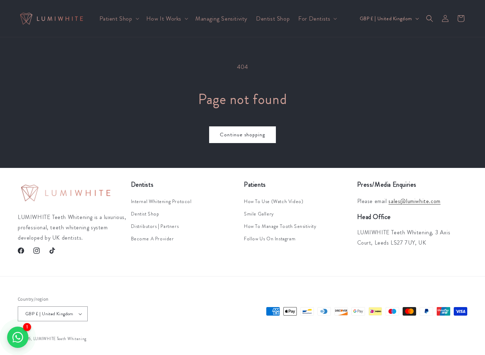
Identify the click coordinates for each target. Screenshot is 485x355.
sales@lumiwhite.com (414, 201)
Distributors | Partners (155, 226)
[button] (118, 18)
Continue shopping (242, 134)
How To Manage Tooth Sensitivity (280, 226)
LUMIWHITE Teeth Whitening (60, 339)
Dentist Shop (145, 213)
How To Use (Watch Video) (273, 200)
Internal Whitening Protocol (161, 200)
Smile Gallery (259, 213)
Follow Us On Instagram (269, 238)
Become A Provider (152, 238)
